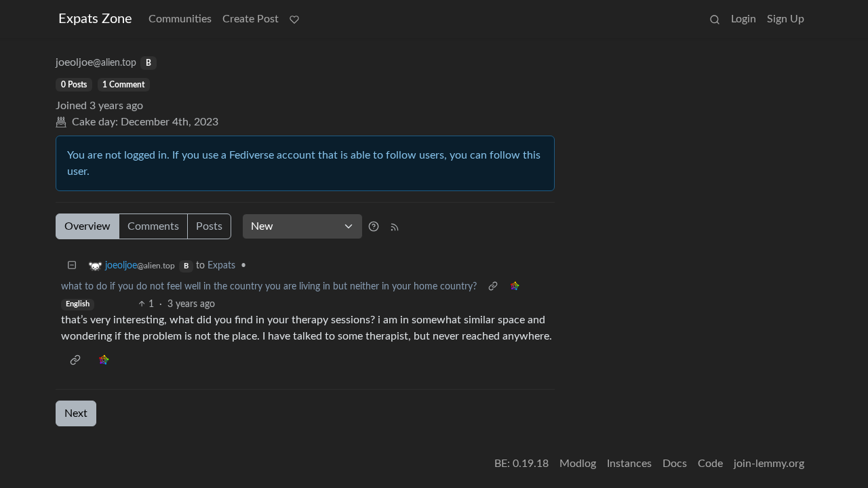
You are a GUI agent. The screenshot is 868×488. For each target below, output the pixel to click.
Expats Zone (95, 19)
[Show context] (493, 287)
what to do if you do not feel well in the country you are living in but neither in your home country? (269, 286)
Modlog (577, 463)
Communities (180, 19)
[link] (515, 287)
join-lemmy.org (769, 463)
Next (75, 413)
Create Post (250, 19)
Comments (153, 226)
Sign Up (785, 19)
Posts (209, 226)
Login (743, 19)
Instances (629, 463)
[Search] (715, 19)
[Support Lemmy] (294, 19)
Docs (675, 463)
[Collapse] (72, 266)
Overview (87, 226)
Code (710, 463)
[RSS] (394, 226)
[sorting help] (373, 226)
